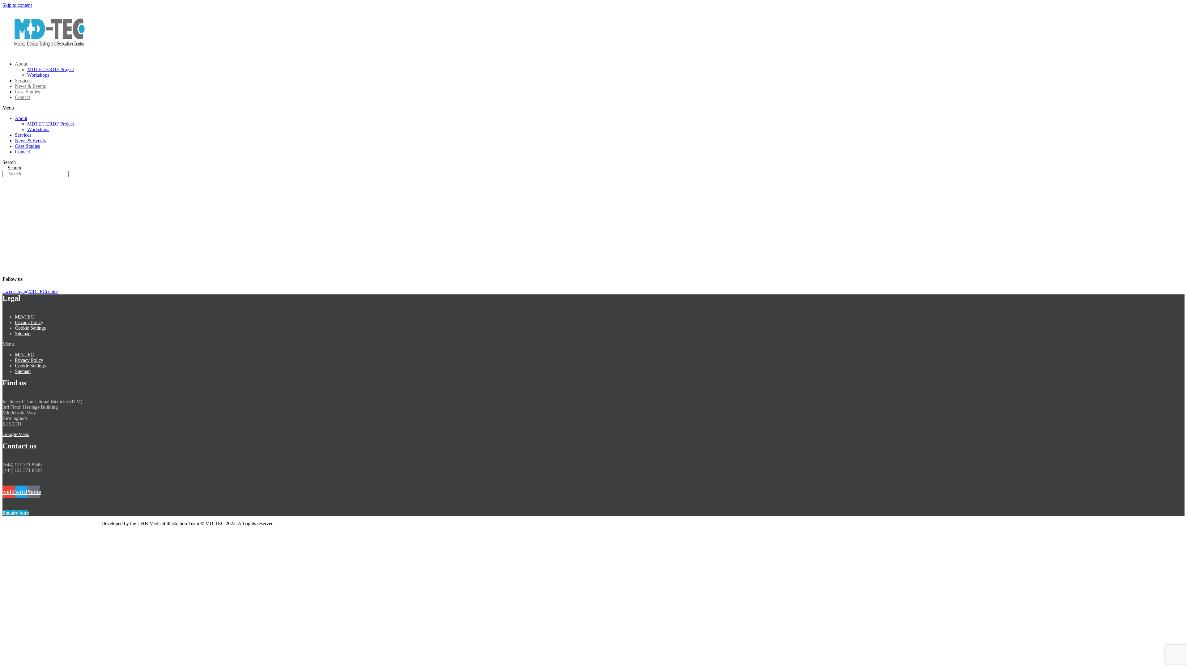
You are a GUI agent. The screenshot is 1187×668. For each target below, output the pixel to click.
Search (9, 162)
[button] (103, 108)
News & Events (30, 140)
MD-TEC (24, 316)
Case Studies (27, 146)
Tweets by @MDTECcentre (30, 291)
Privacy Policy (29, 322)
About (21, 63)
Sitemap (23, 333)
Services (23, 135)
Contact (22, 97)
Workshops (38, 129)
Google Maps (15, 434)
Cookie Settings (30, 328)
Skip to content (17, 5)
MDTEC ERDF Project (50, 69)
